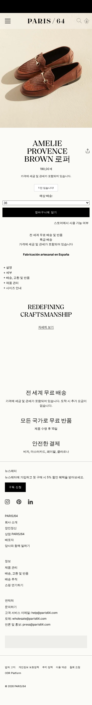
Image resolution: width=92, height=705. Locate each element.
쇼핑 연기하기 (14, 585)
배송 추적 (11, 579)
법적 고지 (10, 667)
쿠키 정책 (47, 667)
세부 (9, 272)
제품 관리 (12, 283)
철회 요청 (75, 667)
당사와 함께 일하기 (17, 546)
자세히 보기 (46, 327)
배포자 (9, 540)
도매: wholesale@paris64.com (26, 618)
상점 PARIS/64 (15, 534)
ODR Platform (13, 672)
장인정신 (11, 528)
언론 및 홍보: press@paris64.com (28, 624)
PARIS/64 (20, 686)
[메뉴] (7, 21)
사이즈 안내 (14, 288)
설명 (9, 267)
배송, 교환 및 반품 (18, 278)
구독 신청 (15, 487)
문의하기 (11, 607)
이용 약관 (61, 667)
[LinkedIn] (30, 501)
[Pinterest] (18, 501)
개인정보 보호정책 (29, 667)
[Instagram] (7, 501)
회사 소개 (11, 522)
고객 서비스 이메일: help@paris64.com (31, 613)
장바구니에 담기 (46, 212)
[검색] (79, 20)
